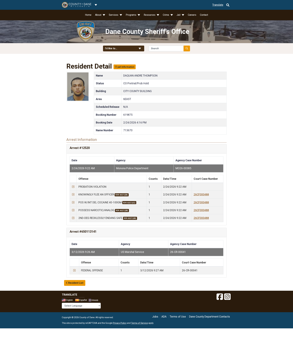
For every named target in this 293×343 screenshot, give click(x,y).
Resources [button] (150, 14)
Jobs (155, 316)
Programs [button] (131, 14)
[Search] (227, 5)
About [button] (98, 14)
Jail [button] (179, 14)
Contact (204, 14)
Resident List (75, 282)
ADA (163, 316)
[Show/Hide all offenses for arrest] (73, 186)
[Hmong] (94, 300)
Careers (192, 14)
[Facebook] (220, 297)
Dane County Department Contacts (209, 316)
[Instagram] (227, 297)
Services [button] (114, 14)
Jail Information (125, 66)
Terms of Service (139, 323)
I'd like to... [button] (118, 48)
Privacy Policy (120, 323)
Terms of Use (178, 316)
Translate (217, 4)
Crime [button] (166, 14)
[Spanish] (81, 300)
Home (88, 14)
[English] (68, 300)
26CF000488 (201, 194)
